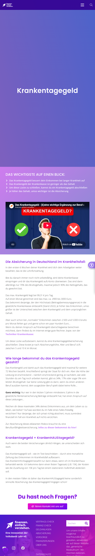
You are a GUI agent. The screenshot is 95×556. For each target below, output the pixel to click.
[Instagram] (13, 548)
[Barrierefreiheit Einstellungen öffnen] (91, 264)
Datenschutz (43, 554)
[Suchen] (86, 523)
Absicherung (43, 533)
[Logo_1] (7, 5)
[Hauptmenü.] (82, 5)
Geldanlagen (43, 529)
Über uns (41, 544)
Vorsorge (41, 537)
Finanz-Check (43, 525)
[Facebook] (23, 548)
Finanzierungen (45, 540)
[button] (82, 5)
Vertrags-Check (45, 521)
